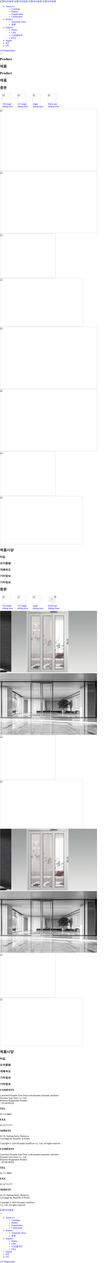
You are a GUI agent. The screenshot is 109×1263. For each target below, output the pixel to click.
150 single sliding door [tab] (7, 105)
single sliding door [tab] (38, 105)
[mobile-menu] (1, 53)
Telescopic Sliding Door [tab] (53, 105)
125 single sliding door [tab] (22, 105)
